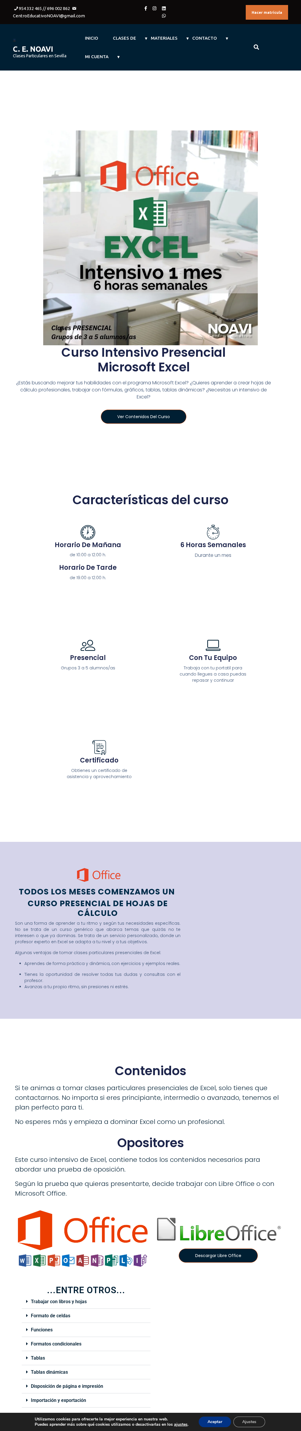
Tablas (38, 1358)
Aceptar (215, 1422)
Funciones (42, 1330)
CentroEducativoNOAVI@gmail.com (49, 15)
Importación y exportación (58, 1400)
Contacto (204, 38)
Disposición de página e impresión (67, 1386)
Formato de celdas (50, 1315)
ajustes (181, 1424)
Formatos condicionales (56, 1344)
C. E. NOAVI (33, 49)
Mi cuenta (96, 56)
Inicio (91, 38)
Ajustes (249, 1422)
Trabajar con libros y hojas (59, 1301)
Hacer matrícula (267, 12)
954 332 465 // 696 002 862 (44, 8)
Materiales (164, 38)
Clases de (124, 38)
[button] (86, 1302)
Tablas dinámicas (49, 1372)
